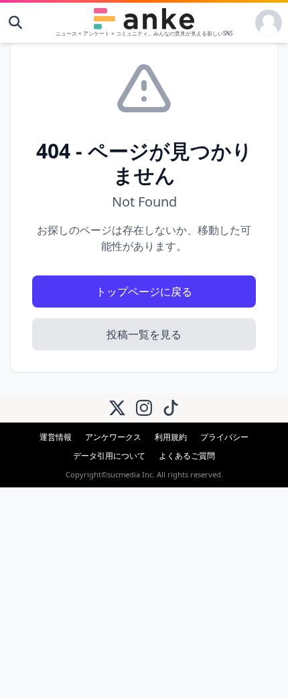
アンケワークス (113, 437)
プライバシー (224, 437)
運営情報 (56, 437)
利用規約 (171, 437)
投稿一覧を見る (144, 334)
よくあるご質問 (187, 455)
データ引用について (109, 455)
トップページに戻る (144, 291)
